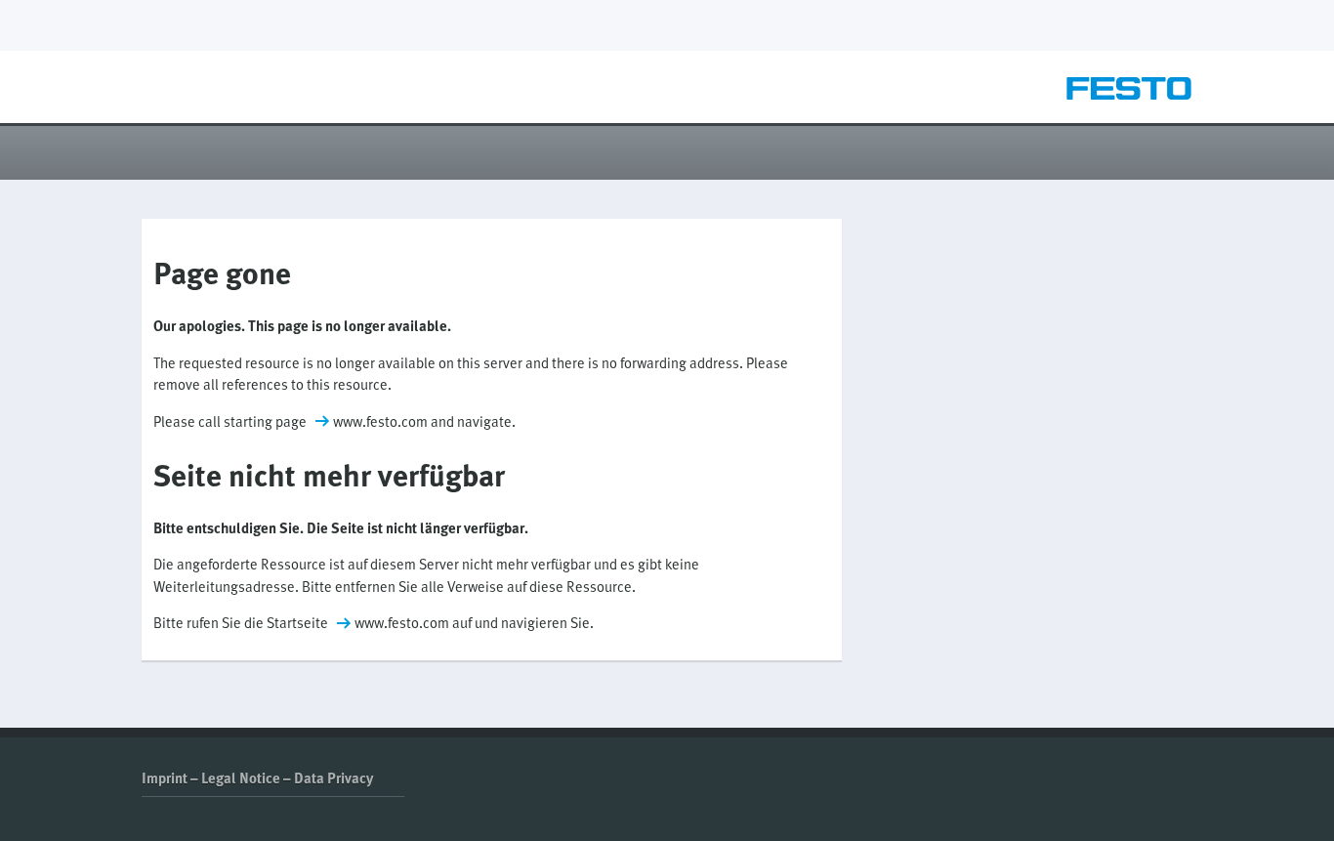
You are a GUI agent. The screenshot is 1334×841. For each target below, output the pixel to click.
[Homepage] (1128, 94)
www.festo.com (380, 421)
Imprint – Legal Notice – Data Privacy (257, 777)
